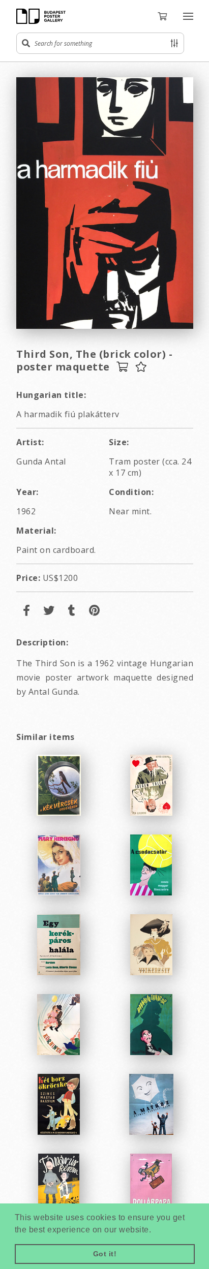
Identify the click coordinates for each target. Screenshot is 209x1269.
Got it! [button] (105, 1254)
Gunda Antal (41, 461)
